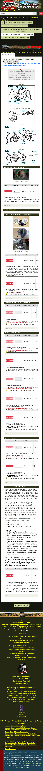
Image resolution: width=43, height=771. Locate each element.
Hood (28, 63)
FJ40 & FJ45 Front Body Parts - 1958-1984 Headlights (17, 34)
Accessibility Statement (23, 728)
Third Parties (15, 735)
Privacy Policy (9, 734)
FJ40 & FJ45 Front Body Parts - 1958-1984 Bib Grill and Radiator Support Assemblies (21, 30)
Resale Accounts (32, 729)
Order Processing (10, 749)
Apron (19, 63)
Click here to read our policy (33, 763)
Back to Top (21, 605)
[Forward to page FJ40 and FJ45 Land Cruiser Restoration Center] (6, 22)
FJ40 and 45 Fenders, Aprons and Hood (20, 22)
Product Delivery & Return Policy (15, 741)
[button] (41, 13)
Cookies (7, 735)
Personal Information (21, 734)
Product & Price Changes (18, 729)
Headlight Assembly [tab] (8, 55)
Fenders (24, 63)
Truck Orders (22, 743)
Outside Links (36, 735)
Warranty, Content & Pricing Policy (15, 726)
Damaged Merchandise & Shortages (16, 745)
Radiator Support (9, 65)
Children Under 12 (25, 735)
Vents (35, 63)
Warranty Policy (10, 728)
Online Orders (32, 734)
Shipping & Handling (11, 743)
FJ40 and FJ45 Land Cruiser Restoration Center (15, 38)
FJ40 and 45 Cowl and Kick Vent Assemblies (14, 26)
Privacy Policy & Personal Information (16, 732)
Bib (39, 63)
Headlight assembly (20, 65)
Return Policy (31, 743)
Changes (8, 737)
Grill (32, 63)
